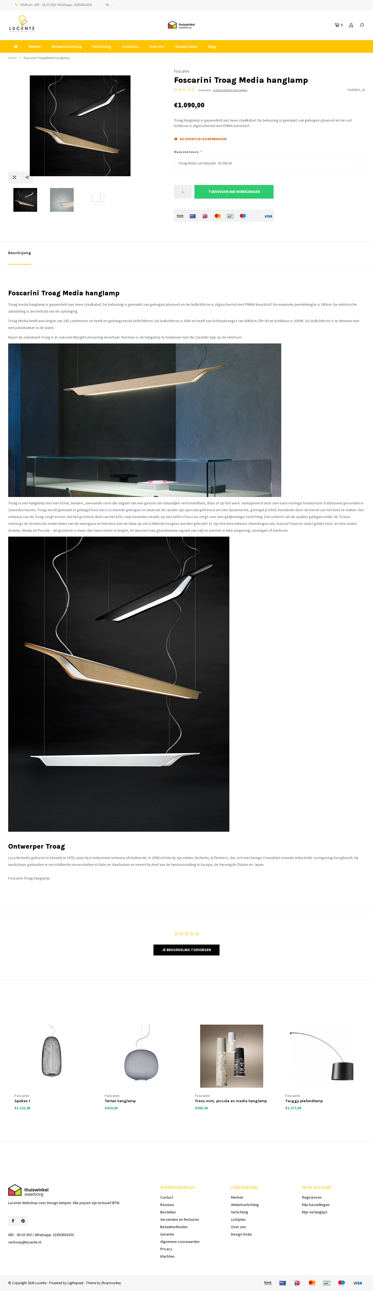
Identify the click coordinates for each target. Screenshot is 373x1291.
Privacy (166, 1248)
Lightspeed (75, 1283)
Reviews (167, 1204)
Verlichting (101, 46)
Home (12, 58)
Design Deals (186, 46)
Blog (212, 46)
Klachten (167, 1256)
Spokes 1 (22, 1101)
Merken (35, 46)
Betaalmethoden (174, 1226)
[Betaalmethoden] (180, 216)
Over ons (156, 46)
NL (107, 4)
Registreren (312, 1197)
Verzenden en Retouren (179, 1219)
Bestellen (168, 1212)
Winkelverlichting (66, 46)
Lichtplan (130, 46)
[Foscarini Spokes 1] (51, 1056)
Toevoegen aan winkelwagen (234, 191)
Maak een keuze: (187, 152)
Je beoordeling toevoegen (186, 950)
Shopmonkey (111, 1283)
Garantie (167, 1234)
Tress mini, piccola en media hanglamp (231, 1101)
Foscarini (181, 71)
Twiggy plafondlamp (304, 1101)
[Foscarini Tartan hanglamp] (141, 1056)
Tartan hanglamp (120, 1101)
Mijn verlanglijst (314, 1212)
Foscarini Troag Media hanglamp (47, 58)
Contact (166, 1197)
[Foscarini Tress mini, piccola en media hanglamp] (231, 1056)
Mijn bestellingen (316, 1204)
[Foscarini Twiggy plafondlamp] (322, 1056)
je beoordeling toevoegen (230, 90)
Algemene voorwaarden (180, 1241)
